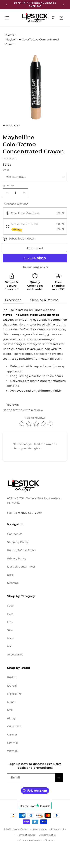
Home (9, 34)
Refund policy (40, 829)
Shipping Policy (18, 542)
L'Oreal (12, 685)
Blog (10, 574)
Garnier (12, 734)
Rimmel (12, 742)
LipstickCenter (20, 829)
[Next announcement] (63, 5)
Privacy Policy (16, 558)
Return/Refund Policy (21, 550)
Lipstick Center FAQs (21, 566)
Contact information (30, 840)
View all (12, 750)
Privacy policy (58, 829)
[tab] (13, 300)
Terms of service (26, 835)
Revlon (12, 677)
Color (6, 169)
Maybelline (14, 693)
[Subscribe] (59, 777)
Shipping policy (47, 835)
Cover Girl (14, 726)
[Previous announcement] (7, 5)
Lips (10, 622)
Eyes (10, 614)
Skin (10, 630)
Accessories (15, 654)
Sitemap (12, 582)
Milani (11, 702)
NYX (10, 710)
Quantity (8, 185)
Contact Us (14, 534)
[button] (7, 18)
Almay (11, 718)
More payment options (35, 267)
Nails (10, 638)
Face (10, 605)
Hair (10, 646)
